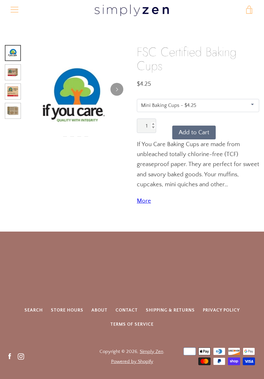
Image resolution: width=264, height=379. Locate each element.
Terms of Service (132, 324)
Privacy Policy (221, 310)
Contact (127, 310)
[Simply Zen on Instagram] (21, 356)
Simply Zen (151, 351)
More (144, 201)
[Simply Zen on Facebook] (9, 356)
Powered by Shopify (132, 361)
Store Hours (67, 310)
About (99, 310)
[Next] (116, 89)
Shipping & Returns (170, 310)
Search (33, 310)
